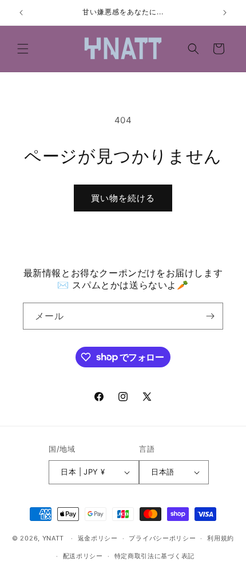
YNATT (53, 538)
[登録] (210, 316)
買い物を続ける (123, 198)
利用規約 (220, 538)
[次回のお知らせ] (224, 12)
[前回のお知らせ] (21, 12)
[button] (22, 48)
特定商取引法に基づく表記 (154, 556)
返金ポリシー (98, 538)
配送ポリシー (83, 556)
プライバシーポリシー (162, 538)
